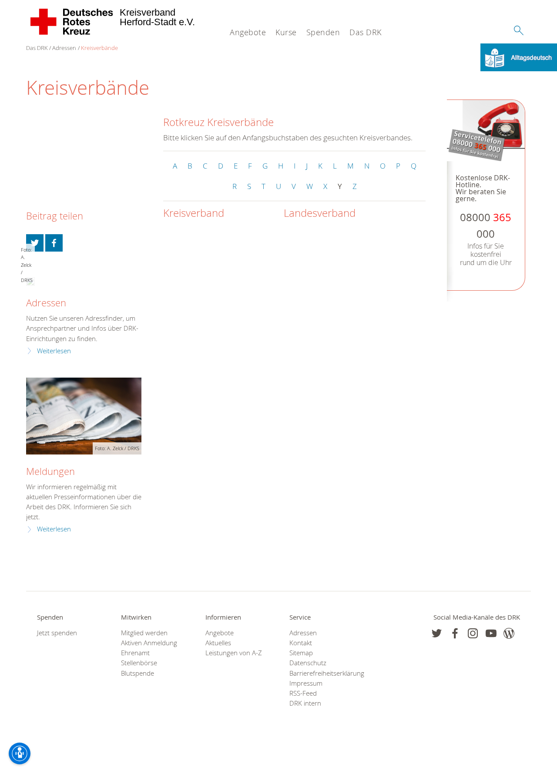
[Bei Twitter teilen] (35, 243)
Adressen (64, 48)
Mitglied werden (144, 633)
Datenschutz (307, 663)
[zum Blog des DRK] (508, 633)
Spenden (323, 32)
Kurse (286, 32)
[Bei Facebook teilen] (54, 243)
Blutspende (137, 673)
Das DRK (365, 32)
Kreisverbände (99, 48)
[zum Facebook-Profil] (436, 633)
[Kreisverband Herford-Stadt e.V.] (72, 21)
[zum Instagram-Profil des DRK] (472, 633)
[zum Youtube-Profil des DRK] (491, 633)
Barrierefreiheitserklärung (320, 673)
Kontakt (300, 643)
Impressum (305, 683)
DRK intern (305, 703)
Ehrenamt (135, 653)
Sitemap (301, 653)
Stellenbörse (139, 663)
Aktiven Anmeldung (149, 643)
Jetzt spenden (57, 633)
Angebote (248, 32)
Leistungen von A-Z (233, 653)
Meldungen (50, 471)
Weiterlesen (54, 351)
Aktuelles (218, 643)
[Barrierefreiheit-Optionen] (19, 753)
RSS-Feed (303, 693)
